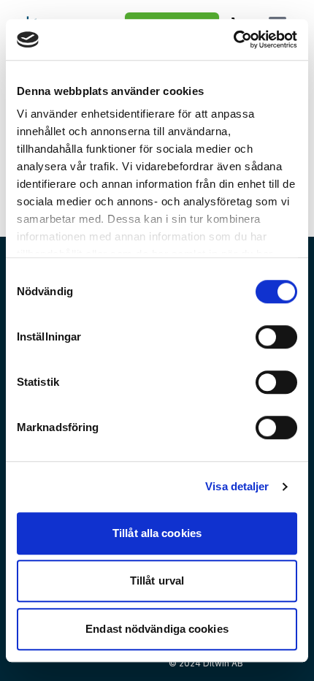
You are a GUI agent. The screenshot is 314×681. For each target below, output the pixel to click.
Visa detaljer (237, 486)
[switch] (276, 337)
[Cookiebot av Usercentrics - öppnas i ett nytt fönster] (233, 39)
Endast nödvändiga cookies (157, 629)
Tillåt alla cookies (157, 533)
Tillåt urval (157, 580)
